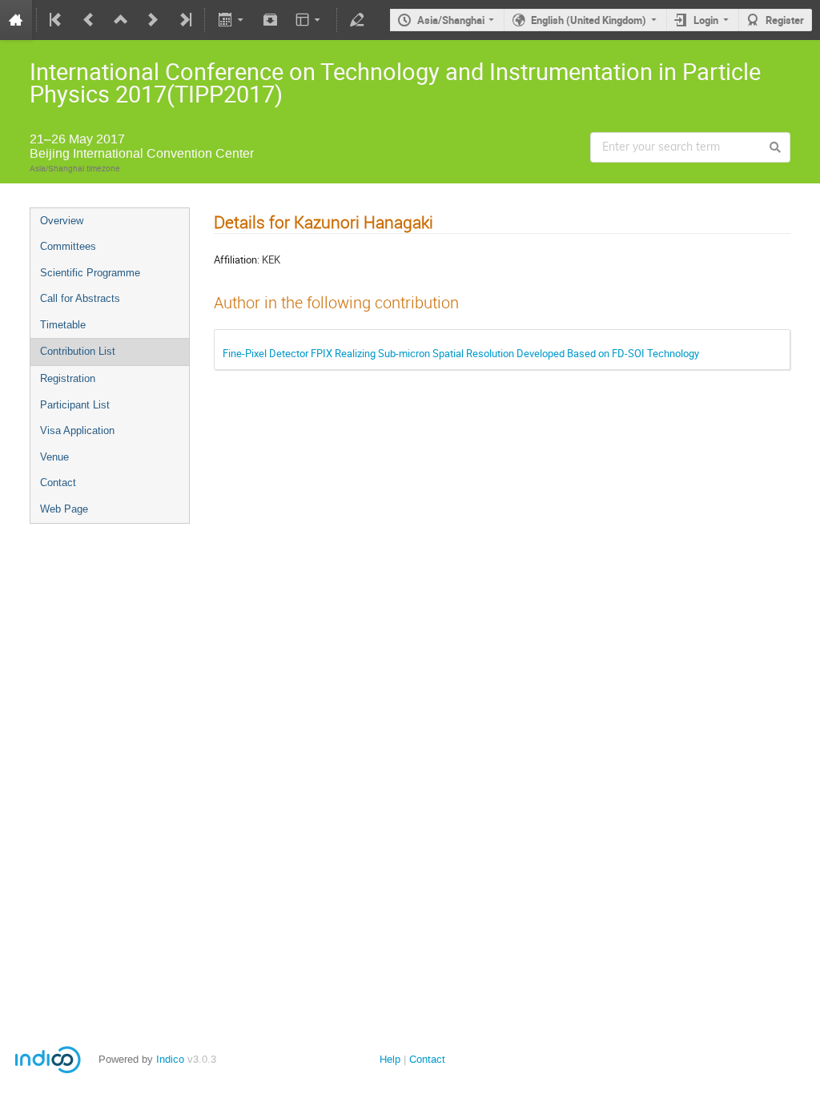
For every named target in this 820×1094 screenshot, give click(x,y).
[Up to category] (121, 20)
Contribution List (77, 351)
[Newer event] (153, 20)
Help (390, 1059)
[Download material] (271, 20)
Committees (68, 246)
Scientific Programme (90, 273)
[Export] (232, 20)
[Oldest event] (57, 20)
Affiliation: (236, 259)
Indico (170, 1059)
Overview (61, 221)
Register (785, 20)
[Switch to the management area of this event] (357, 20)
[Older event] (89, 20)
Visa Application (77, 430)
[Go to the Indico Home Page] (16, 20)
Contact (58, 483)
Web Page (64, 509)
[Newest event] (184, 20)
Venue (54, 457)
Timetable (63, 325)
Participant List (75, 405)
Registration (67, 378)
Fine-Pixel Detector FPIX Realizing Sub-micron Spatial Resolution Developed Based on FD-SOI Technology (461, 353)
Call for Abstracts (80, 298)
